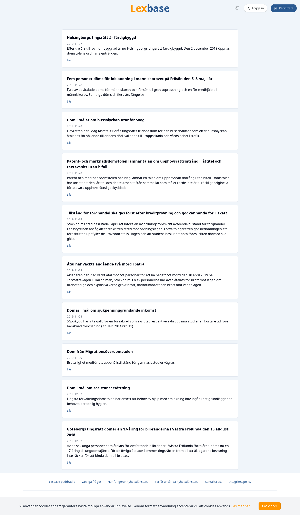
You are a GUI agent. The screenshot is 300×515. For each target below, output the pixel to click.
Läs (69, 60)
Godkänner (269, 506)
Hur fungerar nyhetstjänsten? (128, 482)
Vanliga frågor (91, 482)
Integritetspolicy (240, 482)
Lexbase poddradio (62, 482)
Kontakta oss (213, 482)
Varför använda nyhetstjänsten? (176, 482)
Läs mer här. (241, 506)
